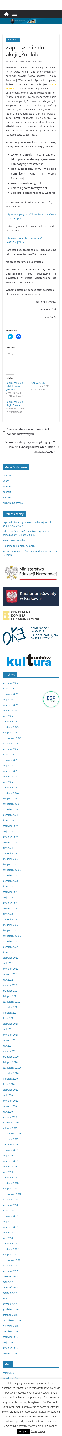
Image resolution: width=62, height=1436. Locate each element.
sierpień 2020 (10, 1078)
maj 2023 (8, 897)
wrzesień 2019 (11, 1139)
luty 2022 (8, 979)
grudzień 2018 (11, 1183)
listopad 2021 (10, 996)
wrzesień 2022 (11, 941)
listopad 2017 (10, 1254)
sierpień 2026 (10, 683)
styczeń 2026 (10, 721)
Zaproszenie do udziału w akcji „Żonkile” (14, 386)
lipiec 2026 (9, 688)
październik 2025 (12, 738)
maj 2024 (8, 831)
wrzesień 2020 (11, 1073)
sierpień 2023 (10, 880)
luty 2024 (8, 847)
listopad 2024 (10, 798)
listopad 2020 (10, 1062)
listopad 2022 (10, 930)
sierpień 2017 (10, 1271)
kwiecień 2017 (10, 1287)
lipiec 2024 (9, 820)
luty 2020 (8, 1111)
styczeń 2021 (10, 1051)
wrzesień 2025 (11, 743)
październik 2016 (12, 1320)
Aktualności (12, 40)
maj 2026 (8, 699)
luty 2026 (8, 716)
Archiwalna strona (13, 502)
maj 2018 (8, 1221)
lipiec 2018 (9, 1210)
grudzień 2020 (11, 1056)
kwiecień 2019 (10, 1161)
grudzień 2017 (11, 1249)
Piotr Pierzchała (35, 61)
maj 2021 (8, 1029)
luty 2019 (8, 1172)
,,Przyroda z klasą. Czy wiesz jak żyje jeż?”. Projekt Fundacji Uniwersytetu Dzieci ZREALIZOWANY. (29, 447)
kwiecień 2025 (10, 771)
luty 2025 (8, 782)
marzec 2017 (10, 1292)
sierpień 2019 (10, 1144)
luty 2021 (8, 1045)
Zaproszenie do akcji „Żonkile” (14, 403)
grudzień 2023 (11, 858)
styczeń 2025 (10, 787)
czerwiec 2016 (10, 1336)
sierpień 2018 (10, 1205)
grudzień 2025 (11, 727)
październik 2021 (12, 1001)
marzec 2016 (10, 1353)
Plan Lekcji (8, 497)
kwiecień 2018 (10, 1227)
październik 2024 (12, 803)
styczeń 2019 (10, 1177)
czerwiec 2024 (10, 825)
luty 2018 (8, 1238)
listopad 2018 (10, 1188)
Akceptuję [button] (23, 1431)
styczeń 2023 (10, 919)
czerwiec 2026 (10, 694)
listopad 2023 (10, 864)
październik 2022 (12, 935)
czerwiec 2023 (10, 891)
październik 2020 (12, 1067)
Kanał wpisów (10, 1378)
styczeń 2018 (10, 1243)
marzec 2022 (10, 974)
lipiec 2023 (9, 886)
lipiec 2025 (9, 754)
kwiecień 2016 (10, 1347)
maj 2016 (8, 1342)
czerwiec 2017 (10, 1276)
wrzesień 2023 (11, 875)
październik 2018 (12, 1194)
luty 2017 (8, 1298)
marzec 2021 (10, 1040)
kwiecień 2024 (10, 836)
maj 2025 (8, 765)
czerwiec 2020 (10, 1089)
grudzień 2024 (11, 793)
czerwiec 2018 (10, 1216)
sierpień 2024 (10, 814)
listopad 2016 (10, 1314)
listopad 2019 (10, 1128)
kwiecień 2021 (10, 1034)
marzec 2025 (10, 776)
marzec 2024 (10, 842)
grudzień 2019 (11, 1122)
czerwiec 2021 (10, 1023)
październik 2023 (12, 869)
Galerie (7, 486)
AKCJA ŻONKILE (39, 382)
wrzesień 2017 (11, 1265)
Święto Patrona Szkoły (15, 540)
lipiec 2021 (9, 1018)
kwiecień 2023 (10, 902)
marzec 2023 (10, 908)
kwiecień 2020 (10, 1100)
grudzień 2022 (11, 924)
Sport (6, 480)
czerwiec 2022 (10, 957)
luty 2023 (8, 913)
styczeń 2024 (10, 853)
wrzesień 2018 (11, 1199)
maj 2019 (8, 1155)
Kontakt (7, 475)
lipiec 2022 (9, 952)
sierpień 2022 (10, 946)
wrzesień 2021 (11, 1007)
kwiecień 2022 (10, 968)
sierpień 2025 (10, 749)
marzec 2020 (10, 1106)
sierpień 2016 (10, 1331)
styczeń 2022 (10, 985)
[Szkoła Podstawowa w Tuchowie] (7, 14)
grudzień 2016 (11, 1309)
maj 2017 (8, 1281)
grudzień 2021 (11, 990)
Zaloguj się (9, 1372)
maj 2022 (8, 963)
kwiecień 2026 (10, 705)
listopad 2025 (10, 732)
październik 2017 (12, 1260)
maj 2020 (8, 1095)
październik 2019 (12, 1133)
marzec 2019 (10, 1166)
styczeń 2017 (10, 1303)
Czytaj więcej (38, 1431)
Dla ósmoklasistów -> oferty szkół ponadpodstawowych (28, 431)
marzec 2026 (10, 710)
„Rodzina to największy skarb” (19, 545)
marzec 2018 (10, 1232)
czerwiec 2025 (10, 760)
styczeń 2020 (10, 1117)
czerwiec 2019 (10, 1150)
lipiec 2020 (9, 1084)
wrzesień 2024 (11, 809)
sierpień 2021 (10, 1012)
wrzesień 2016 (11, 1325)
